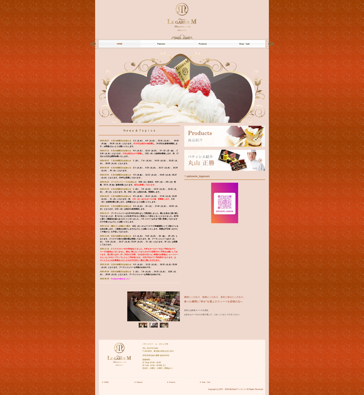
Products (203, 44)
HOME (119, 44)
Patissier (161, 44)
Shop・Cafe (244, 44)
